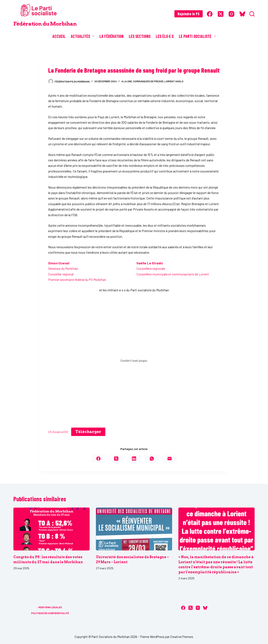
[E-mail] (169, 458)
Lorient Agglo (174, 81)
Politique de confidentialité (50, 613)
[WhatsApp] (151, 458)
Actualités (80, 36)
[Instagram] (231, 14)
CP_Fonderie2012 (58, 432)
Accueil (59, 36)
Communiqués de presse (148, 81)
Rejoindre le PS (189, 14)
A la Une (126, 81)
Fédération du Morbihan (45, 24)
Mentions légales (50, 607)
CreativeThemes (181, 637)
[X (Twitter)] (220, 14)
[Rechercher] (252, 14)
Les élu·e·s (165, 36)
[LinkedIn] (134, 458)
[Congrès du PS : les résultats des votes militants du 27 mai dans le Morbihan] (51, 529)
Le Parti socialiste (195, 36)
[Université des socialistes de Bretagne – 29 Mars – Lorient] (134, 529)
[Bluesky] (242, 14)
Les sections (140, 36)
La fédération (111, 36)
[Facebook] (210, 14)
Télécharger (88, 431)
